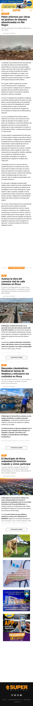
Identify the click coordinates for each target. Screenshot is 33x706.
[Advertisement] (16, 248)
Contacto (17, 702)
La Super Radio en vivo (15, 699)
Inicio (4, 699)
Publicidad (27, 699)
